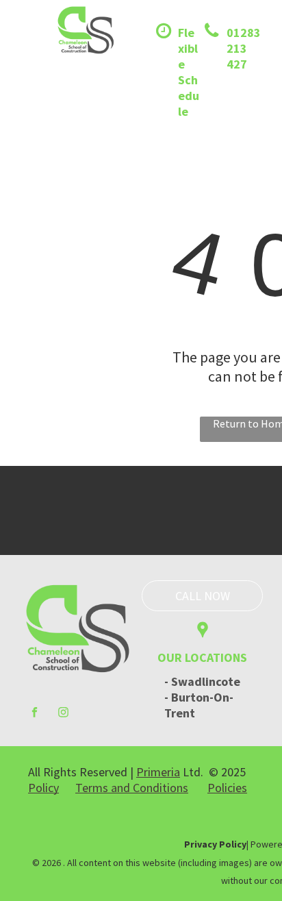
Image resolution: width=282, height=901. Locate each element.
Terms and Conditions (131, 787)
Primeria (158, 772)
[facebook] (34, 714)
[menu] (20, 46)
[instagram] (63, 714)
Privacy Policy (215, 844)
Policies (227, 787)
